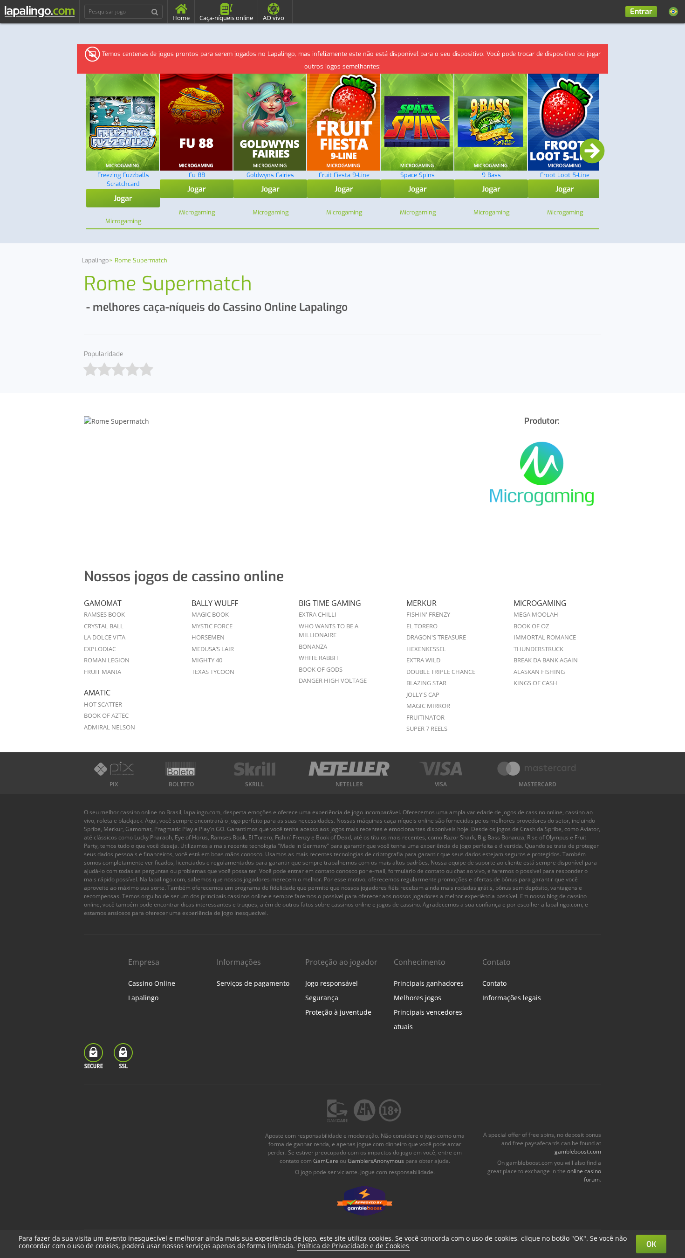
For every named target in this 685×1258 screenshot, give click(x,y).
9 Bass (491, 175)
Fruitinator (425, 717)
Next (591, 151)
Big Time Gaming (330, 603)
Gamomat (103, 603)
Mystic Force (212, 626)
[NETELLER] (349, 769)
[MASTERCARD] (537, 769)
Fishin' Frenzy (428, 614)
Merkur (421, 603)
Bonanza (313, 646)
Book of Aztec (106, 715)
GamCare (325, 1161)
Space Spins (417, 175)
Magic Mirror (428, 705)
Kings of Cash (535, 683)
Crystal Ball (103, 626)
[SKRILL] (254, 769)
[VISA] (441, 769)
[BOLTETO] (181, 769)
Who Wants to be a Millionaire (328, 630)
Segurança (321, 997)
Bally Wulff (215, 603)
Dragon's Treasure (436, 637)
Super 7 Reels (426, 728)
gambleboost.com (578, 1151)
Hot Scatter (103, 704)
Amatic (97, 692)
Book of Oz (531, 626)
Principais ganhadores (429, 983)
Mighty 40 (207, 660)
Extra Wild (423, 660)
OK (651, 1244)
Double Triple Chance (440, 671)
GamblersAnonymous (376, 1161)
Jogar (123, 198)
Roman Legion (107, 660)
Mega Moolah (536, 614)
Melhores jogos (417, 997)
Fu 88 (197, 175)
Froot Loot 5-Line (564, 175)
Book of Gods (320, 669)
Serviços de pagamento (253, 983)
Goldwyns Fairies (270, 175)
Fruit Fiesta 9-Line (344, 175)
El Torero (422, 626)
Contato (494, 983)
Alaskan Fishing (539, 671)
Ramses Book (104, 614)
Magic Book (210, 614)
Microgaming (540, 603)
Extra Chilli (317, 614)
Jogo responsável (331, 983)
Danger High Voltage (333, 680)
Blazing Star (426, 683)
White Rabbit (319, 657)
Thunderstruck (538, 649)
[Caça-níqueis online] (541, 478)
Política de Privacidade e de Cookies (353, 1245)
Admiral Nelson (109, 727)
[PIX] (114, 769)
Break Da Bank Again (546, 660)
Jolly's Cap (422, 694)
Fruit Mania (102, 671)
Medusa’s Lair (213, 649)
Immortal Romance (545, 637)
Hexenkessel (426, 649)
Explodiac (100, 649)
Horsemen (208, 637)
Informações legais (511, 997)
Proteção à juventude (338, 1012)
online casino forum (584, 1175)
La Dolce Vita (104, 637)
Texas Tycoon (213, 671)
